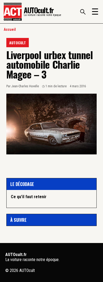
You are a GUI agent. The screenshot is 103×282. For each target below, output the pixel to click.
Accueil (10, 29)
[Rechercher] (83, 12)
